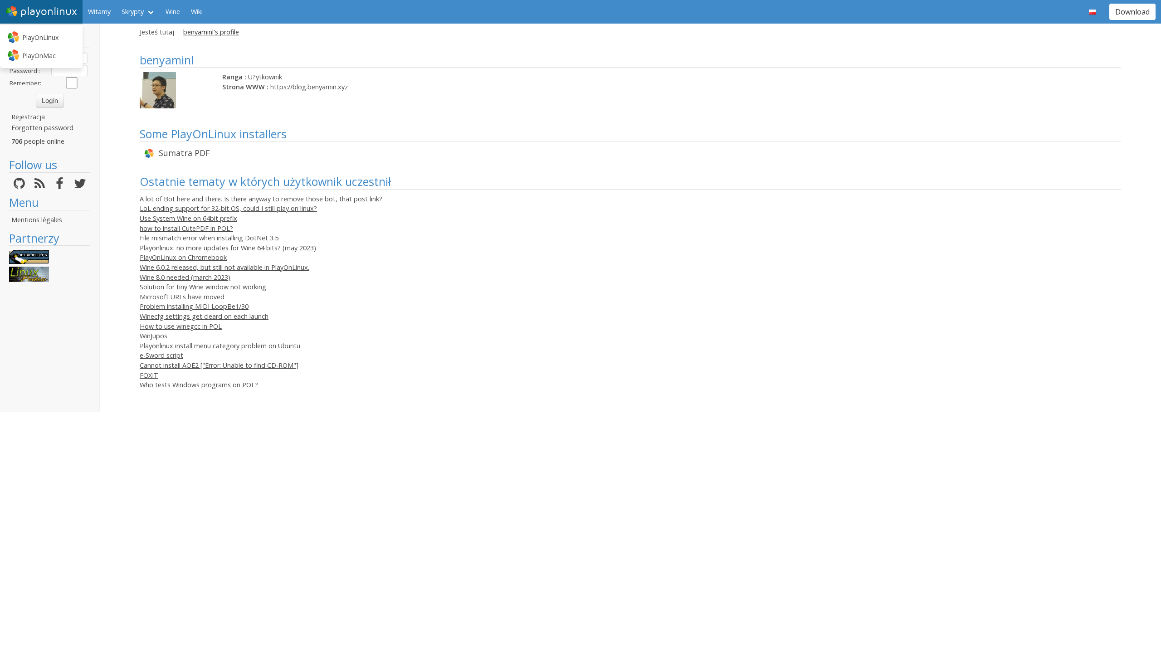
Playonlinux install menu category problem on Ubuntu (220, 345)
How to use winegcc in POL (181, 326)
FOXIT (149, 375)
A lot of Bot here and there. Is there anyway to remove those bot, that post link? (261, 199)
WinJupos (153, 335)
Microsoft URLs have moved (182, 296)
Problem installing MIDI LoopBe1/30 (194, 306)
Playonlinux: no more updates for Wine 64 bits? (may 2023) (228, 248)
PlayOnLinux (40, 37)
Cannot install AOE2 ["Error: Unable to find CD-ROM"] (219, 365)
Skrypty (133, 11)
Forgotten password (42, 127)
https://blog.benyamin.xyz (309, 87)
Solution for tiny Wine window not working (203, 287)
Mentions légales (36, 219)
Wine (173, 11)
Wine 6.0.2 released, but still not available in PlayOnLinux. (224, 267)
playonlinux (48, 11)
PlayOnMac (39, 55)
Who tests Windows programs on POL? (199, 384)
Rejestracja (28, 116)
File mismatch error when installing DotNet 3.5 (209, 238)
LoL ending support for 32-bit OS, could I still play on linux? (228, 208)
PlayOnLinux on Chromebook (183, 257)
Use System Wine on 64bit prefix (188, 218)
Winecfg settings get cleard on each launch (204, 316)
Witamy (99, 11)
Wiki (197, 11)
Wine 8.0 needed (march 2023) (185, 277)
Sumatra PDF (184, 152)
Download (1132, 12)
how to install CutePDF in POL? (186, 228)
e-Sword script (161, 355)
